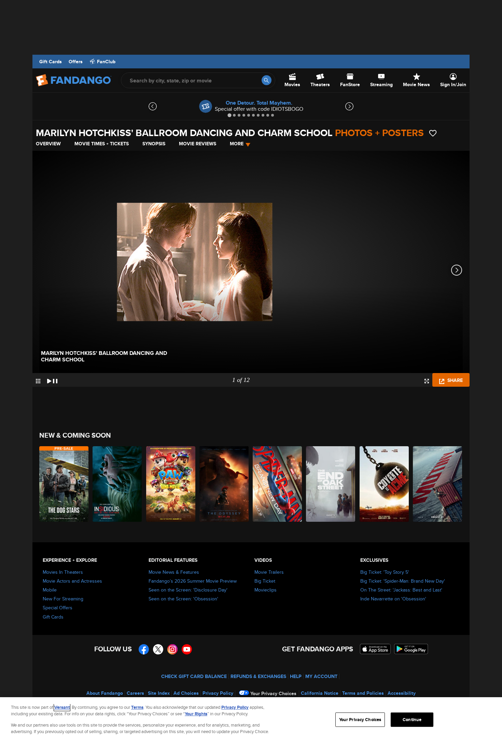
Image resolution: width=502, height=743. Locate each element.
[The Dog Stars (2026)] (64, 484)
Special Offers (57, 607)
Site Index (159, 693)
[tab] (229, 115)
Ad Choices (186, 693)
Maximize (426, 381)
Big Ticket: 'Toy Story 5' (384, 572)
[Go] (266, 80)
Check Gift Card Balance (194, 676)
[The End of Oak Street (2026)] (331, 484)
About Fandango (104, 693)
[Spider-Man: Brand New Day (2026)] (278, 484)
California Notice (319, 693)
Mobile (50, 589)
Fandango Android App (411, 649)
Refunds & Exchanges (258, 676)
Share (454, 380)
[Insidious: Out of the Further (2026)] (117, 484)
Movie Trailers (269, 572)
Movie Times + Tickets (101, 143)
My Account (321, 676)
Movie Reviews (197, 143)
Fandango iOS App (375, 649)
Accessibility (402, 693)
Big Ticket (264, 581)
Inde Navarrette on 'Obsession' (393, 598)
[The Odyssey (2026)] (224, 484)
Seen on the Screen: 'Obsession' (183, 598)
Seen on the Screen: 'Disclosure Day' (188, 589)
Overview (48, 143)
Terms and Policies (363, 693)
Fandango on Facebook (144, 649)
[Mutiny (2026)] (438, 484)
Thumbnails (38, 381)
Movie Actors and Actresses (72, 581)
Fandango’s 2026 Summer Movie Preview (193, 581)
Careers (135, 693)
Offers (76, 61)
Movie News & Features (174, 572)
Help (296, 676)
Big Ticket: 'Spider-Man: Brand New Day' (402, 581)
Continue (412, 719)
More (236, 143)
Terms (137, 707)
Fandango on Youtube (187, 649)
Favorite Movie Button (433, 133)
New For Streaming (63, 598)
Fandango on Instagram (172, 649)
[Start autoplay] (52, 380)
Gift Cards (50, 61)
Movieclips (265, 589)
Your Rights (196, 714)
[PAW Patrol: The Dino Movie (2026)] (171, 484)
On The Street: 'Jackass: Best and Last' (401, 589)
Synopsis (153, 143)
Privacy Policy (218, 693)
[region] (251, 720)
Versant (62, 707)
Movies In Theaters (63, 572)
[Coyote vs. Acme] (384, 484)
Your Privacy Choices (273, 693)
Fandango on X (158, 649)
